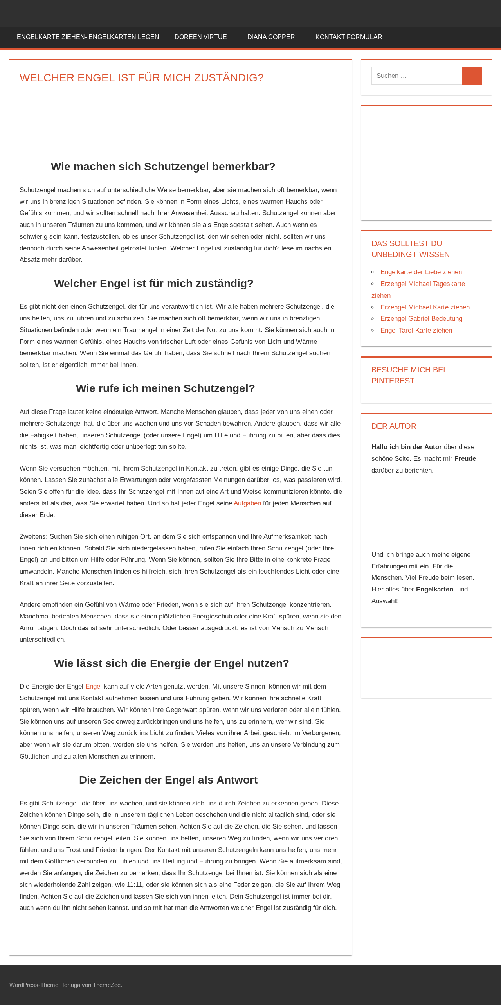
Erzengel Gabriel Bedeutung (421, 318)
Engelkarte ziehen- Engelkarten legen (88, 37)
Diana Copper (271, 37)
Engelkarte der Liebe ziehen (421, 272)
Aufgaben (247, 503)
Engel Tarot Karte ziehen (416, 330)
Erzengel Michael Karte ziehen (425, 307)
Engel (94, 686)
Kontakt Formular (348, 37)
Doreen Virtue (201, 37)
